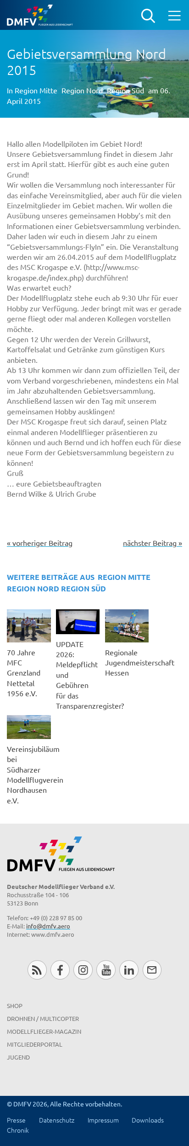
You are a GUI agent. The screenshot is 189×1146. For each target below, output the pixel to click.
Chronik (18, 1130)
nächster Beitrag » (152, 542)
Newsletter (152, 969)
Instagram (82, 969)
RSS (37, 969)
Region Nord (82, 90)
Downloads (148, 1119)
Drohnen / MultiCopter (43, 1018)
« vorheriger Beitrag (39, 542)
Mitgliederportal (34, 1044)
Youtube (105, 969)
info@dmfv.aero (48, 926)
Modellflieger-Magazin (44, 1031)
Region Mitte (36, 90)
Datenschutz (56, 1119)
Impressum (103, 1119)
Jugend (18, 1057)
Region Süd (125, 90)
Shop (14, 1005)
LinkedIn (128, 969)
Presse (16, 1119)
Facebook (59, 969)
